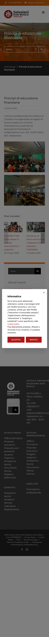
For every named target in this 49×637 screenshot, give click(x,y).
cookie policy (13, 324)
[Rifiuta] (43, 292)
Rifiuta (34, 339)
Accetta (16, 339)
